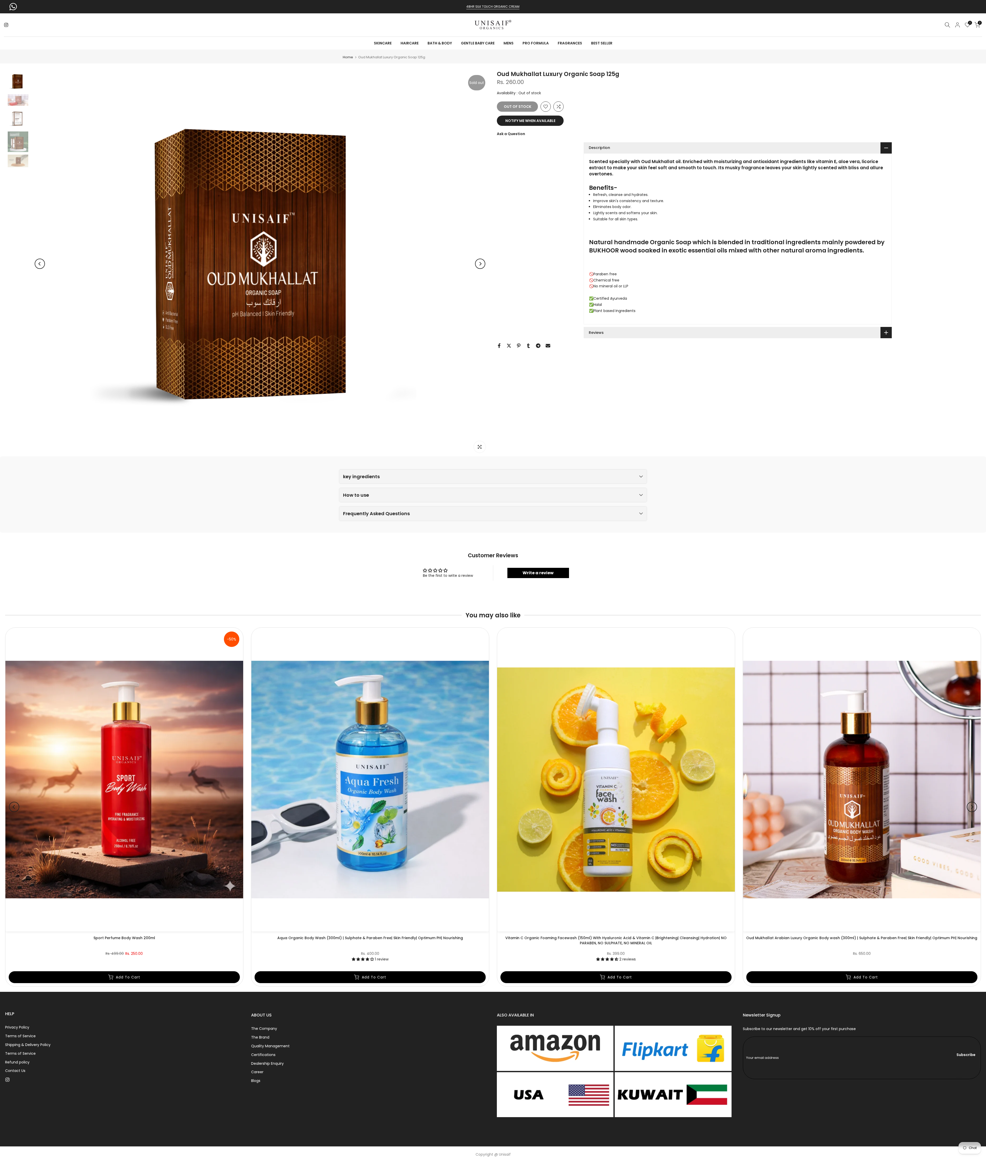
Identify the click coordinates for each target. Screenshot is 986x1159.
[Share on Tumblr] (528, 345)
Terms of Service (20, 1036)
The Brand (260, 1037)
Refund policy (17, 1062)
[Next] (480, 264)
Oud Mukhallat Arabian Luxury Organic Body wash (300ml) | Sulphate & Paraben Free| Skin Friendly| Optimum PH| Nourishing (861, 937)
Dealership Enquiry (267, 1063)
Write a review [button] (538, 573)
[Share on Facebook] (499, 345)
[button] (493, 476)
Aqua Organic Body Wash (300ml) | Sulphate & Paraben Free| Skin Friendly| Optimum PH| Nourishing (370, 937)
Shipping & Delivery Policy (28, 1044)
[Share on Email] (548, 345)
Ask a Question (511, 133)
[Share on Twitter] (509, 345)
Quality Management (270, 1046)
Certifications (263, 1054)
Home (348, 57)
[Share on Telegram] (538, 345)
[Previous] (40, 264)
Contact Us (15, 1070)
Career (257, 1072)
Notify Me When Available (530, 120)
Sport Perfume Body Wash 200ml (124, 937)
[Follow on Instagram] (6, 25)
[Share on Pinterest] (518, 345)
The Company (264, 1028)
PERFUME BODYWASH (492, 6)
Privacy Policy (17, 1027)
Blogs (255, 1080)
